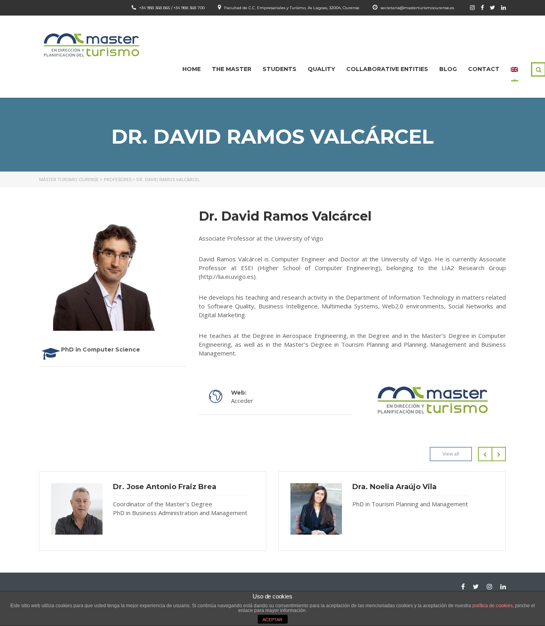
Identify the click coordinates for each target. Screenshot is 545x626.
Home (191, 69)
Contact (484, 69)
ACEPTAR (272, 619)
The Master (231, 69)
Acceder (242, 401)
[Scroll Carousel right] (499, 454)
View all (450, 453)
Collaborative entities (387, 69)
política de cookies (492, 605)
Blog (448, 69)
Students (279, 69)
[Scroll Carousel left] (485, 454)
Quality (321, 69)
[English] (514, 69)
